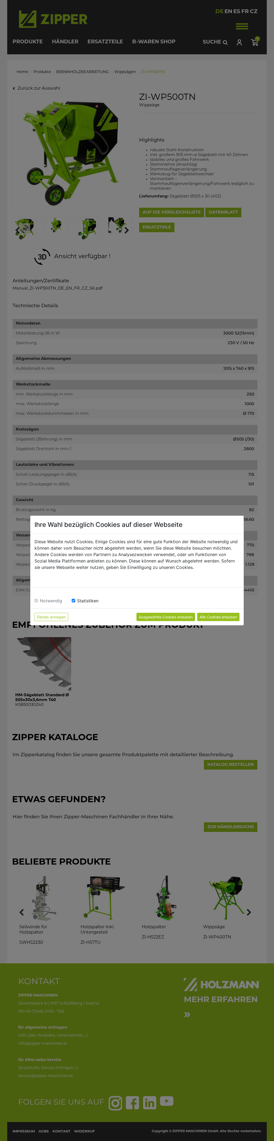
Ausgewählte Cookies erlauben (166, 617)
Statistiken (87, 600)
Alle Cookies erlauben (218, 617)
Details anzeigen (51, 617)
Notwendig (51, 600)
